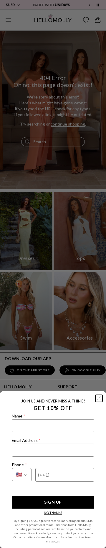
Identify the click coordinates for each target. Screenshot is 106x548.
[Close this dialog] (98, 398)
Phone (19, 464)
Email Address (26, 440)
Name (18, 415)
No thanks (53, 512)
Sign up (53, 501)
